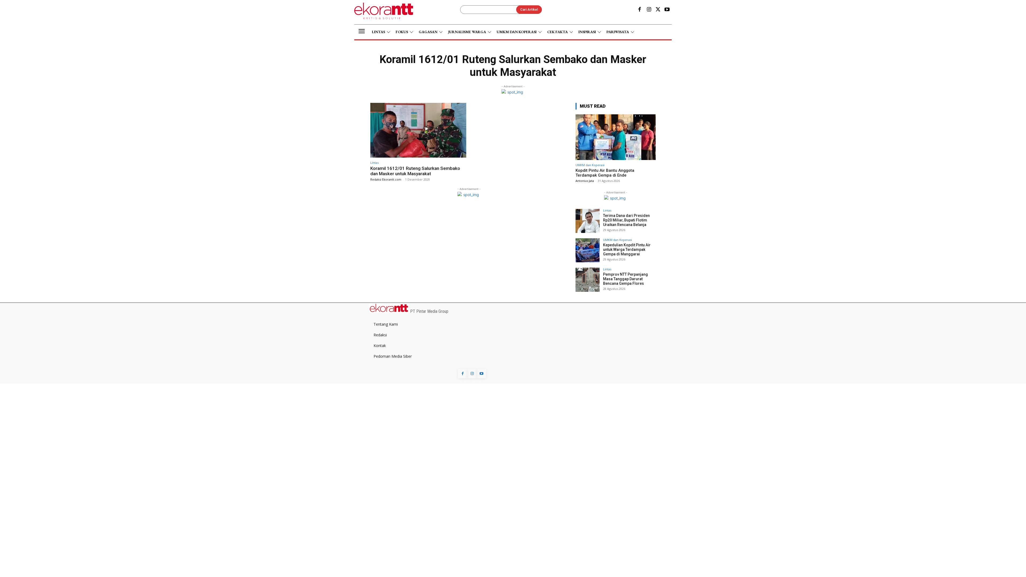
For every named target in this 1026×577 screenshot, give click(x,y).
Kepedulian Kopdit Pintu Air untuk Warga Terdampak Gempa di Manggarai (627, 249)
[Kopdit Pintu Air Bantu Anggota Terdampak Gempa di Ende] (616, 137)
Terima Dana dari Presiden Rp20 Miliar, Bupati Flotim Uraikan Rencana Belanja (626, 220)
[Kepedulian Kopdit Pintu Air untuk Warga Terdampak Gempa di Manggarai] (588, 250)
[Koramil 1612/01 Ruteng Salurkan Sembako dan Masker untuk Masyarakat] (418, 130)
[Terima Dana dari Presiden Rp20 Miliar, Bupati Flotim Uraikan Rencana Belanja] (588, 221)
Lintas (374, 162)
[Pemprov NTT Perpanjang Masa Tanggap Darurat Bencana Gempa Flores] (588, 280)
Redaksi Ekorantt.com (385, 179)
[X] (658, 9)
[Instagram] (648, 9)
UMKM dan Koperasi (590, 164)
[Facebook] (639, 9)
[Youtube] (667, 9)
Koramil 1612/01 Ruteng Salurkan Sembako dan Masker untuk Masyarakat (415, 171)
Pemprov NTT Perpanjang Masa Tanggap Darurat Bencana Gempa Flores (625, 279)
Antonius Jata (585, 181)
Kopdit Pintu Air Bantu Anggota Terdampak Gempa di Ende (605, 173)
